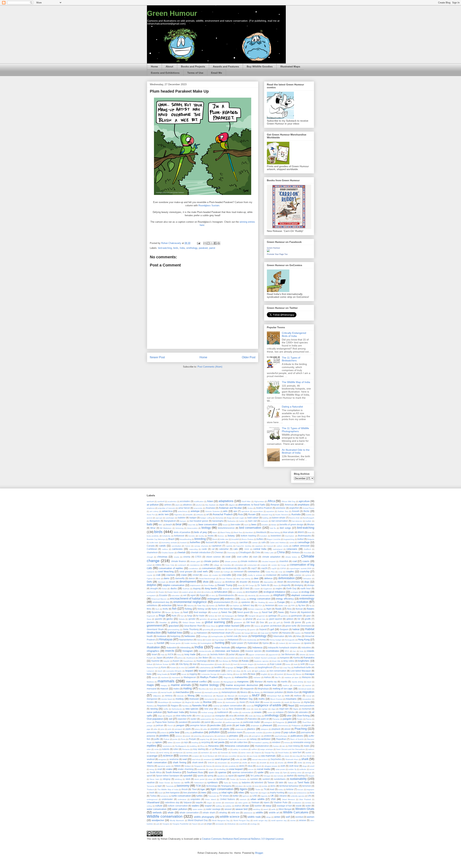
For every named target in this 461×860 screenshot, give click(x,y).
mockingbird (243, 696)
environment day (161, 602)
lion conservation (278, 671)
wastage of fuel (284, 806)
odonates (303, 712)
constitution (193, 568)
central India (259, 549)
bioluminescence (226, 528)
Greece (257, 626)
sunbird (266, 779)
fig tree (301, 605)
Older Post (248, 357)
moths (261, 699)
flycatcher (156, 612)
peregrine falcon (198, 725)
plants (226, 729)
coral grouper (186, 571)
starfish (290, 775)
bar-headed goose (199, 521)
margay (164, 685)
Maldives (150, 682)
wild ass (235, 812)
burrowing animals (169, 542)
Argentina (178, 515)
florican (299, 609)
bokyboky (166, 536)
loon (238, 674)
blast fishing (275, 532)
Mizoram (231, 696)
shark (304, 759)
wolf (288, 817)
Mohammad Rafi (274, 696)
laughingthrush (265, 667)
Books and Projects (193, 66)
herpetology (259, 636)
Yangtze (165, 824)
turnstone (164, 796)
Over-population (155, 719)
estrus (271, 602)
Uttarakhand (153, 802)
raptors (158, 742)
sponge (308, 773)
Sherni (253, 763)
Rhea (202, 746)
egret (193, 595)
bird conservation (250, 527)
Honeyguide (290, 640)
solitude (303, 769)
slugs (305, 766)
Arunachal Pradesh (222, 514)
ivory (179, 655)
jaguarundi (273, 655)
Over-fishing (303, 715)
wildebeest (247, 813)
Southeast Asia (195, 772)
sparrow (222, 772)
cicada (176, 557)
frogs (162, 615)
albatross (187, 504)
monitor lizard (166, 699)
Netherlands (177, 709)
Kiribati (149, 664)
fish (174, 608)
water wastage (213, 809)
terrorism (306, 786)
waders (195, 805)
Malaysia (306, 677)
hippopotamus (186, 639)
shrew (290, 762)
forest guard (243, 612)
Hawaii (307, 633)
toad (272, 789)
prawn (188, 736)
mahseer (257, 677)
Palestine (252, 719)
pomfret (269, 733)
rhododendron (262, 746)
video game (243, 803)
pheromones (283, 726)
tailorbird (258, 782)
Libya (238, 671)
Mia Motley (255, 692)
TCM (198, 786)
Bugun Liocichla (273, 539)
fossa (256, 612)
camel (291, 542)
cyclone (308, 575)
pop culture (290, 732)
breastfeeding (185, 539)
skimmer (218, 766)
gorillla (308, 622)
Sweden (177, 783)
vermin (218, 803)
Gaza (149, 619)
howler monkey (190, 643)
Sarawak (224, 753)
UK (272, 795)
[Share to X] (212, 243)
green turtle (291, 626)
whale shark (209, 812)
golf (278, 622)
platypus (264, 729)
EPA (236, 602)
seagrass (162, 759)
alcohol (199, 505)
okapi (160, 716)
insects (169, 650)
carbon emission (300, 545)
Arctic (306, 511)
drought (154, 588)
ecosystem (151, 595)
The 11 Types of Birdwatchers (291, 359)
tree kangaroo (173, 792)
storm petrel (199, 779)
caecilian (243, 542)
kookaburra (262, 664)
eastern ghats (187, 592)
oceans (258, 712)
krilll (303, 664)
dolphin (151, 585)
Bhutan (310, 524)
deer (256, 578)
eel (184, 595)
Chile (257, 552)
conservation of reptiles (171, 568)
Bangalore (155, 521)
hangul (247, 633)
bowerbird (276, 535)
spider (260, 772)
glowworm (238, 622)
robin (149, 749)
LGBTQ (229, 671)
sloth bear (294, 766)
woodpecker (158, 820)
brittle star (224, 539)
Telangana (226, 786)
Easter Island (172, 592)
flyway (177, 612)
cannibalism (176, 546)
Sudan (233, 779)
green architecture (272, 626)
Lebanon (150, 671)
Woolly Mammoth (177, 820)
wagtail (208, 806)
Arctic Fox (151, 515)
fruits (174, 615)
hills (290, 636)
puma (175, 739)
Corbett (217, 572)
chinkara (295, 552)
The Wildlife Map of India (296, 382)
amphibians (304, 504)
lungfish (264, 674)
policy (187, 733)
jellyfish (170, 657)
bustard (183, 542)
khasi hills (276, 661)
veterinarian (229, 803)
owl (170, 719)
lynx (272, 674)
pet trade (240, 725)
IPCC (287, 651)
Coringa (226, 572)
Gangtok (252, 616)
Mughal (188, 702)
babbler (181, 517)
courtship (304, 571)
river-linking (294, 746)
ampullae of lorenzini (166, 508)
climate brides (291, 557)
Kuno (163, 667)
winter (277, 817)
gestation (238, 619)
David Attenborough (207, 579)
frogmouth (151, 616)
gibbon (290, 619)
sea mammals (268, 755)
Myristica (150, 706)
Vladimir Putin (281, 802)
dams (166, 578)
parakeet (203, 248)
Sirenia (209, 766)
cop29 (273, 568)
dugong (197, 588)
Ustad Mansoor (288, 799)
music (242, 702)
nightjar (264, 709)
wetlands (157, 812)
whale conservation (189, 812)
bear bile (191, 525)
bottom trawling (248, 535)
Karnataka (309, 657)
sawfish (308, 753)
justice (240, 658)
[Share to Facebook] (215, 243)
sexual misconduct (259, 759)
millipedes (157, 696)
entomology (306, 598)
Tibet (194, 789)
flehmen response (255, 609)
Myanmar (296, 702)
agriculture (304, 501)
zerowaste (220, 824)
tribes (241, 792)
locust (183, 674)
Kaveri (176, 661)
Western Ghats (304, 808)
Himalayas (166, 639)
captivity (229, 546)
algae (222, 504)
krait (295, 664)
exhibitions (152, 605)
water (308, 806)
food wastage (200, 612)
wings (268, 817)
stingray (167, 779)
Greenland (306, 626)
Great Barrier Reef (193, 626)
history (199, 640)
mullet (197, 702)
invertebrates (272, 651)
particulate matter (251, 722)
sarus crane (246, 753)
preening (198, 736)
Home (154, 66)
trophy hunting (277, 792)
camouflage (303, 542)
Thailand (150, 789)
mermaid (197, 692)
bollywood (179, 535)
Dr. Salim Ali (263, 585)
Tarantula (170, 786)
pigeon (307, 725)
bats (149, 524)
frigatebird (306, 612)
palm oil (265, 719)
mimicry (169, 695)
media (219, 689)
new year (208, 709)
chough (150, 557)
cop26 (244, 568)
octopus (280, 712)
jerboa (180, 658)
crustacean (271, 575)
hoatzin (208, 640)
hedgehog (175, 636)
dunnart (226, 589)
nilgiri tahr (284, 709)
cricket (196, 575)
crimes (205, 575)
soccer (251, 769)
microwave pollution (273, 692)
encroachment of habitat (185, 598)
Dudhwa (186, 589)
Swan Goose (164, 783)
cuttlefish (297, 575)
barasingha (217, 521)
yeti (202, 824)
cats (235, 549)
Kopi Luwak (276, 664)
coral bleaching (166, 571)
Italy (162, 655)
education (175, 595)
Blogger (259, 853)
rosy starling (199, 749)
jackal (232, 654)
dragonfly (285, 585)
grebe (247, 626)
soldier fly (292, 769)
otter (289, 715)
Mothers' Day (246, 699)
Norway (193, 712)
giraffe (308, 619)
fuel (182, 616)
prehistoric (221, 736)
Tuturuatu (212, 796)
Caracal (270, 546)
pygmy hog (204, 739)
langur (240, 667)
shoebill (263, 763)
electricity (252, 595)
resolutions (167, 746)
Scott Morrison (208, 756)
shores (280, 763)
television (239, 786)
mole (287, 695)
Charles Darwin (168, 553)
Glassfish (163, 622)
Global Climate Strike (191, 622)
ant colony (154, 511)
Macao (298, 674)
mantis (284, 681)
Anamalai (210, 508)
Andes (250, 508)
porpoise (151, 736)
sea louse (254, 756)
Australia (296, 514)
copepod (150, 572)
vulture (158, 805)
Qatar (215, 739)
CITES (198, 557)
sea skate (285, 756)
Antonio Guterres (212, 511)
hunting (219, 642)
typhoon (245, 796)
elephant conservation (302, 595)
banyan (183, 521)
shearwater (222, 763)
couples (290, 571)
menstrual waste (305, 689)
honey (263, 639)
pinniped (178, 729)
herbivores (189, 636)
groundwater (219, 629)
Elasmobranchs (226, 595)
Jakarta (302, 655)
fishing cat (203, 609)
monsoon (194, 699)
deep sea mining (243, 579)
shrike (299, 763)
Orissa (258, 716)
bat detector (297, 521)
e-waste (256, 589)
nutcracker (246, 712)
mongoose (152, 699)
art (207, 514)
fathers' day (248, 605)
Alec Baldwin (210, 505)
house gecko (175, 643)
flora (289, 609)
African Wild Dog (289, 501)
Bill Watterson (166, 528)
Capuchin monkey (243, 546)
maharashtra (241, 677)
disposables (269, 582)
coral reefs (202, 571)
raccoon (243, 739)
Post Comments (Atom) (210, 366)
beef (246, 525)
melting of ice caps (283, 688)
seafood (151, 759)
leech (160, 671)
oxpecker (182, 719)
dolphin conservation (173, 585)
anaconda (198, 508)
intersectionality (205, 651)
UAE (254, 796)
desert (172, 582)
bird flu (273, 528)
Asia (240, 514)
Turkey (153, 796)
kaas (249, 658)
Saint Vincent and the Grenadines (290, 749)
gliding (174, 622)
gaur (308, 615)
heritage (204, 636)
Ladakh (191, 667)
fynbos (211, 616)
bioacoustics (192, 528)
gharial (249, 619)
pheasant (267, 725)
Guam (230, 629)
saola (215, 753)
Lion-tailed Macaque (300, 671)
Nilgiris (295, 709)
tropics (290, 793)
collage (216, 565)
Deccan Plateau (226, 579)
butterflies (195, 542)
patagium (268, 722)
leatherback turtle (302, 667)
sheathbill (235, 763)
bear (179, 524)
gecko (169, 619)
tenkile (249, 786)
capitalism (216, 546)
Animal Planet (308, 508)
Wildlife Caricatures (295, 812)
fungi (189, 615)
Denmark (161, 582)
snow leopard (236, 769)
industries (306, 647)
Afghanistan (259, 501)
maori (309, 682)
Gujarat (262, 629)
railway (253, 739)
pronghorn (256, 736)
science (168, 755)
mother (230, 699)
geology (214, 619)
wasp (268, 805)
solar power (280, 769)
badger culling (206, 518)
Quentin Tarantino (228, 739)
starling (301, 775)
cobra (158, 565)
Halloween (202, 633)
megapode (248, 688)
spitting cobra (296, 773)
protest (267, 736)
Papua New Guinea (165, 722)
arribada (199, 515)
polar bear (174, 732)
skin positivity (230, 766)
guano (253, 629)
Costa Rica (270, 572)
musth (286, 702)
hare (255, 633)
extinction (167, 605)
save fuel (296, 752)
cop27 (254, 568)
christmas (162, 556)
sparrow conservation (242, 772)
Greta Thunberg (191, 629)
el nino (212, 595)
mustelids (277, 702)
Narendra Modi (199, 705)
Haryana (286, 633)
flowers (310, 608)
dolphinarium (195, 585)
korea (288, 664)
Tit (265, 789)
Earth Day (291, 588)
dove (240, 585)
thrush (185, 789)
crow (239, 575)
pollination (198, 732)
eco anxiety (237, 592)
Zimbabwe (231, 824)
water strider (198, 809)
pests (229, 725)
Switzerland (199, 783)
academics (172, 501)
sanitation (205, 753)
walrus (238, 806)
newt (256, 709)
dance (192, 578)
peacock (292, 722)
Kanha (296, 657)
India (182, 248)
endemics (230, 598)
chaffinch (307, 549)
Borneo (221, 536)
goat (270, 622)
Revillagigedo (180, 746)
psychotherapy (281, 736)
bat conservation (280, 521)
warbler (258, 806)
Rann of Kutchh (297, 739)
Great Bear (210, 626)
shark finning (179, 762)
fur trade (200, 615)
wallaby (228, 806)
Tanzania (150, 786)
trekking (215, 793)
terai (257, 786)
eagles (279, 588)
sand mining (164, 753)
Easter (161, 592)
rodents (165, 749)
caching (232, 542)
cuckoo (284, 575)
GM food (250, 622)
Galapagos (229, 616)
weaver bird (241, 809)
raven (178, 742)
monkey (180, 699)
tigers (243, 789)
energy (243, 599)
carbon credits (282, 546)
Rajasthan (281, 739)
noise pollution (154, 712)
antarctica (167, 511)
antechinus (182, 511)
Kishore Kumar (162, 664)
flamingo (237, 608)
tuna (312, 792)
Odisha (291, 712)
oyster (193, 719)
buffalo (260, 539)
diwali (280, 582)
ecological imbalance (274, 592)
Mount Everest (276, 699)
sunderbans (280, 779)
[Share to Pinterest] (218, 243)
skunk (258, 766)
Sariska (234, 753)
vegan (209, 803)
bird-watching (165, 248)
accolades (185, 501)
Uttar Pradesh (305, 799)
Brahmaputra (304, 535)
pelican (159, 725)
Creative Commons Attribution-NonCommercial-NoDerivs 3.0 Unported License (242, 838)
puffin (157, 739)
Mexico (243, 692)
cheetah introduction (201, 552)
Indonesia (257, 647)
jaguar (242, 654)
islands (310, 651)
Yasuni (195, 824)
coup (280, 572)
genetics (203, 619)
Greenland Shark (155, 629)
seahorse (174, 759)
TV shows (224, 796)
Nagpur (174, 705)
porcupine (306, 732)
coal (294, 561)
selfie (237, 759)
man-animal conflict (196, 681)
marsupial (151, 688)
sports (200, 775)
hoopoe (150, 643)
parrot (212, 248)
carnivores (177, 549)
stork (188, 779)
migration (308, 692)
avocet (149, 518)
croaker (215, 575)
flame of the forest (220, 609)
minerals (180, 696)
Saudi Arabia (283, 753)
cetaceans (292, 549)
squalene (221, 776)
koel (235, 664)
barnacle (264, 521)
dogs (306, 581)
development (187, 581)
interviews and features (227, 651)
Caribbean (152, 549)
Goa (262, 622)
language (229, 668)
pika (155, 729)
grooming (207, 629)
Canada (151, 546)
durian (236, 588)
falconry (190, 606)
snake (169, 769)
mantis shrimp (297, 682)
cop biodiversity (229, 568)
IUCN (170, 654)
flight (269, 609)
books (211, 535)
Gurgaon (284, 629)
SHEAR (211, 763)
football (214, 612)
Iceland (282, 643)
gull (272, 629)
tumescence (302, 793)
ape (235, 511)
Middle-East (293, 692)
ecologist (294, 592)
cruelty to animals (254, 575)
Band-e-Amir (294, 518)
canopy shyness (201, 546)
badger (192, 517)
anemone (280, 508)
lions (149, 674)
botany (231, 535)
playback (276, 729)
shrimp (308, 763)
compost (263, 565)
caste (204, 549)
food (185, 612)
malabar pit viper (292, 677)
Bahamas (219, 518)
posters (164, 735)
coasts (305, 561)
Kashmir (155, 661)
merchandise (182, 692)
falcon (180, 605)
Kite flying (184, 664)
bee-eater (235, 524)
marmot (308, 685)
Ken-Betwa (223, 661)
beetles (265, 525)
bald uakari (252, 517)
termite (264, 786)
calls (263, 542)
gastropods (296, 615)
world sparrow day (279, 820)
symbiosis (212, 782)
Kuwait (173, 668)
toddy (280, 789)
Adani (210, 501)
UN (309, 796)
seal (184, 759)
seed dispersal (222, 759)
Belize (273, 525)
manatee (216, 682)
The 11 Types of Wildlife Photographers (295, 430)
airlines (167, 504)
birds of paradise (182, 532)
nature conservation (232, 705)
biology (206, 527)
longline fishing (226, 674)
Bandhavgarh (308, 518)
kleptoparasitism (207, 664)
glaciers (151, 622)
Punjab (192, 739)
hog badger (220, 640)
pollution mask (235, 732)
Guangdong (241, 629)
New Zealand (235, 709)
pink (169, 729)
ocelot (269, 712)
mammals (166, 681)
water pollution (179, 809)
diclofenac (230, 582)
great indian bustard (228, 625)
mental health (166, 692)
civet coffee (242, 557)
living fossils (162, 674)
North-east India (175, 712)
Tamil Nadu (303, 782)
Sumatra (242, 779)
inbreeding (185, 647)
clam (255, 557)
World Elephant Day (198, 820)
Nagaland (162, 705)
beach (169, 524)
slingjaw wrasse (271, 766)
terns (273, 786)
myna (307, 702)
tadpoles (246, 782)
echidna (207, 592)
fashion (221, 605)
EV (291, 602)
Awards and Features (226, 66)
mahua (267, 677)
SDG (220, 756)
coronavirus (254, 571)
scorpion (195, 756)
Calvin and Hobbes (278, 542)
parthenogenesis (233, 722)
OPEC (198, 716)
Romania (186, 749)
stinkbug (178, 779)
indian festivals (222, 647)
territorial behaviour (289, 786)
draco (275, 585)
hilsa (298, 636)
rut (229, 749)
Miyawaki (220, 696)
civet (227, 556)
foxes (281, 612)
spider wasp (274, 773)
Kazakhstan (188, 661)
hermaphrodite (217, 636)
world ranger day (260, 820)
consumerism (209, 568)
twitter (236, 796)
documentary (293, 582)
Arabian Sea (283, 511)
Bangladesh (170, 521)
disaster (243, 582)
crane (184, 575)
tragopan (310, 789)
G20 (219, 616)
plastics (251, 729)
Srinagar (266, 776)
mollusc (298, 695)
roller (175, 749)
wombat (299, 817)
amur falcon (184, 508)
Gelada (182, 619)
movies (150, 702)
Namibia (185, 706)
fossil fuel (267, 612)
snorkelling (221, 769)
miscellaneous (206, 696)
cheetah (181, 552)
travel (160, 793)
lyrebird (280, 674)
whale (171, 812)
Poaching (301, 728)
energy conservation (259, 598)
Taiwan (270, 782)
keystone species (261, 661)
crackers (170, 575)
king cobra (289, 661)
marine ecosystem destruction (242, 685)
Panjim (300, 719)
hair (191, 633)
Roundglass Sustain (208, 205)
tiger (202, 789)
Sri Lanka (255, 775)
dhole (206, 581)
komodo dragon (247, 664)
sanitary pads (192, 753)
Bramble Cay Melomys (156, 539)
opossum (208, 716)
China (281, 552)
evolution (302, 601)
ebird (199, 592)
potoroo (179, 736)
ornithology (191, 248)
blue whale (288, 532)
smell (312, 766)
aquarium (270, 511)
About (169, 66)
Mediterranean (232, 688)
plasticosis (239, 729)
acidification (199, 501)
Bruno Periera (247, 539)
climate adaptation (271, 557)
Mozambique (163, 702)
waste (299, 806)
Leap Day (287, 668)
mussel (266, 702)
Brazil (171, 539)
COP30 (283, 568)
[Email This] (205, 243)
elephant (279, 595)
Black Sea (238, 532)
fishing (188, 608)
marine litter (270, 685)
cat (213, 549)
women (310, 817)
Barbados (231, 521)
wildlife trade (254, 817)
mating (187, 688)
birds (175, 248)
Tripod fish (254, 793)
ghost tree (261, 619)
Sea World (307, 756)
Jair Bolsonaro (288, 654)
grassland (174, 625)
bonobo (192, 536)
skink (241, 766)
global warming (215, 622)
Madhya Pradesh (209, 677)
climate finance (178, 561)
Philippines (296, 726)
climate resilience (249, 561)
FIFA (293, 606)
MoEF (256, 695)
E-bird (246, 588)
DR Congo (249, 585)
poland (163, 733)
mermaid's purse (211, 692)
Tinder (257, 789)
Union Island (210, 799)
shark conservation (157, 762)
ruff (210, 749)
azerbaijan (170, 518)
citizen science (213, 557)
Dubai (164, 589)
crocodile (226, 575)
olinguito (169, 716)
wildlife (259, 812)
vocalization (296, 803)
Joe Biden (203, 657)
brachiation (289, 536)
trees (203, 792)
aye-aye (159, 518)
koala (219, 664)
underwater (167, 799)
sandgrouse (178, 753)
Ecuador (163, 595)
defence (268, 578)
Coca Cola (169, 565)
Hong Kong (304, 639)
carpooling (193, 549)
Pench (170, 726)
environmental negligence (190, 601)
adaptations (225, 501)
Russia (218, 749)
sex (245, 759)
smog (151, 769)
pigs (148, 729)
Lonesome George (209, 674)
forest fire (226, 612)
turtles (199, 795)
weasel (228, 809)
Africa (271, 501)
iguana (307, 643)
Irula (301, 651)
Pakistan (240, 719)
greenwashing (173, 629)
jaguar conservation (257, 655)
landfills (218, 667)
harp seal (264, 633)
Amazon (274, 504)
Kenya (235, 661)
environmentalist (222, 602)
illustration (153, 647)
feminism (269, 605)
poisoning (151, 732)
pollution (214, 732)
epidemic (245, 602)
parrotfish (218, 722)
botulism (263, 536)
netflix (165, 709)
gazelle (158, 619)
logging (193, 674)
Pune (183, 739)
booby (201, 536)
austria (309, 515)
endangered (213, 598)
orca (231, 715)
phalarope (255, 726)
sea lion (243, 756)
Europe (281, 602)
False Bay (201, 606)
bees (253, 524)
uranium (243, 799)
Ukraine (283, 796)
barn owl (252, 521)
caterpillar (224, 549)
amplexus (151, 508)
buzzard (210, 542)
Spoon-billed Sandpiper (167, 775)
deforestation (286, 578)
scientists (183, 756)
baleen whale (278, 517)
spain (211, 772)
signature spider (164, 766)
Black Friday (225, 532)
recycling (205, 742)
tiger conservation (222, 789)
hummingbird (206, 643)
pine (162, 729)
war (247, 805)
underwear (182, 799)
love (253, 674)
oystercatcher (205, 719)
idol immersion (295, 643)
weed (265, 809)
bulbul (300, 539)
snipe (211, 769)
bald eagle (239, 518)
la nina (182, 668)
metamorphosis (229, 692)
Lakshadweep (205, 668)
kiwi (195, 664)
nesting (154, 708)
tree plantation (190, 792)
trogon (264, 793)
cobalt (149, 565)
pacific (229, 719)
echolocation (220, 592)
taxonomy (183, 785)
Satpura (257, 753)
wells (273, 809)
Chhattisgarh (245, 552)
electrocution (264, 595)
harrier (275, 633)
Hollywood (233, 639)
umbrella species (298, 796)
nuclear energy (207, 712)
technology (211, 786)
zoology (253, 824)
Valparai (187, 802)
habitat (295, 629)
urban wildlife (257, 799)
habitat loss (174, 632)
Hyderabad (252, 643)
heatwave (161, 636)
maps (150, 685)
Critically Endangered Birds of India (294, 334)
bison (214, 532)
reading (195, 742)
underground (152, 799)
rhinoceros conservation (237, 746)
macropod (176, 677)
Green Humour (172, 13)
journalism (231, 658)
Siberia (150, 766)
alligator (232, 505)
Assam (252, 514)
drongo (310, 585)
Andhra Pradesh (264, 508)
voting (149, 806)
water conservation (156, 809)
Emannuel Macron (159, 599)
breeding (200, 538)
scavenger (152, 755)
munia (219, 702)
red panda (219, 742)
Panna (309, 719)
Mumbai (207, 702)
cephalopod (278, 549)
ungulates (195, 799)
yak (157, 824)
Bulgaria (310, 539)
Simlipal (187, 766)
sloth (283, 766)
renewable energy (302, 742)
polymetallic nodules (254, 733)
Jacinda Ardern (217, 654)
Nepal (291, 705)
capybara (259, 546)
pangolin (287, 719)
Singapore (198, 766)
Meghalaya (263, 688)
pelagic (150, 726)
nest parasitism (306, 705)
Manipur (259, 681)
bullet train (154, 542)
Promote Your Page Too (277, 254)
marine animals (181, 685)
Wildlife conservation (165, 816)
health (150, 636)
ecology (305, 592)
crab (158, 575)
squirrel (241, 775)
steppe (311, 776)
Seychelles (276, 759)
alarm (177, 505)
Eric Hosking (259, 602)
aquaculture (258, 511)
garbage (272, 615)
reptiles (151, 745)
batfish (308, 521)
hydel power (237, 643)
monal (308, 696)
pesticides (215, 725)
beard (225, 525)
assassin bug (266, 515)
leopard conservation (209, 670)
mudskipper (177, 702)
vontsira (308, 803)
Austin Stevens (281, 515)
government (154, 625)
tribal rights (227, 792)
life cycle (247, 671)
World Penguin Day (241, 820)
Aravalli (295, 511)
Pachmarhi (219, 719)
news (248, 709)
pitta (205, 729)
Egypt (202, 595)
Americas (289, 504)
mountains (291, 699)
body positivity (153, 536)
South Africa (156, 772)
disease (255, 582)
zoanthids (243, 824)
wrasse (302, 820)
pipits (188, 729)
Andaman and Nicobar (230, 508)
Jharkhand (190, 658)
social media (263, 769)
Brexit (214, 539)
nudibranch (222, 712)
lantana (251, 668)
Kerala (245, 661)
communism (252, 565)
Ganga (241, 615)
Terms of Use (195, 72)
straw (210, 779)
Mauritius (202, 689)
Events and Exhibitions (165, 72)
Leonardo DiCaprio (174, 671)
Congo (283, 565)
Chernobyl (231, 553)
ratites (170, 742)
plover (288, 729)
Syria (226, 783)
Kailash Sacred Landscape (265, 658)
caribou (165, 549)
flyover (168, 612)
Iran (294, 651)
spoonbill (187, 775)
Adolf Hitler (246, 501)
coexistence (195, 565)
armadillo (189, 515)
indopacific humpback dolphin (282, 647)
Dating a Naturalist (292, 406)
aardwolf (160, 501)
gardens (284, 616)
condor (274, 565)
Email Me (216, 72)
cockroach (182, 565)
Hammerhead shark (220, 633)
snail (159, 769)
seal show (196, 759)
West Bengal (285, 809)
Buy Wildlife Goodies (260, 66)
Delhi (149, 581)
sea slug (296, 756)
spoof (149, 775)
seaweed (207, 759)
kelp (213, 661)
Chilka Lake (269, 553)
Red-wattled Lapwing (260, 742)
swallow (151, 782)
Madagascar (190, 677)
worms (293, 820)
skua (250, 766)
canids (162, 545)
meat (211, 689)
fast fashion (234, 606)
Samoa (153, 753)
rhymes (276, 746)
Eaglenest (267, 589)
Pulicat (166, 739)
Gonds (287, 622)
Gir (298, 619)
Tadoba (235, 783)
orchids (240, 715)
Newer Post (157, 357)
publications (297, 735)
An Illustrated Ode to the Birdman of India (296, 451)
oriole (250, 716)
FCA (260, 606)
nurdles (235, 712)
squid (231, 775)
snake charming (185, 769)
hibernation (278, 636)
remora (287, 742)
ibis (274, 643)
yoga (209, 824)
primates (233, 735)
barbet (242, 521)
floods (278, 608)
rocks (156, 749)
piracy (197, 729)
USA (273, 799)
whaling (223, 812)
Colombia (227, 565)
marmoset (297, 685)
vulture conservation (178, 806)
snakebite (201, 769)
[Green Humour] (268, 251)
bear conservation (208, 524)
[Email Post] (198, 243)
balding (265, 518)
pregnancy (209, 736)
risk (283, 746)
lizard (173, 674)
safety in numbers (240, 749)
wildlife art (274, 812)
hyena (266, 643)
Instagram (187, 651)
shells (244, 763)
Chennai (218, 552)
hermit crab (232, 636)
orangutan (220, 715)
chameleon (152, 552)
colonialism (238, 565)
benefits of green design (291, 524)
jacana (204, 655)
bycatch (221, 542)
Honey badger (275, 640)
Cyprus (150, 579)
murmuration (231, 702)
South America (173, 772)
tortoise (290, 789)
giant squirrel (275, 619)
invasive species (253, 651)
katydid (166, 661)
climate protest (231, 561)
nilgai (273, 709)
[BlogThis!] (208, 243)
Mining (191, 695)
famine (212, 606)
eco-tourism (252, 592)
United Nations (227, 799)
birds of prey (200, 532)
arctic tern (163, 514)
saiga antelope (266, 749)
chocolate (307, 553)
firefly (165, 609)
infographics (153, 651)
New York (221, 709)
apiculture (245, 511)
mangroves (243, 681)
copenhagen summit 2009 (300, 568)
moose (220, 699)
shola (272, 763)
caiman (255, 542)
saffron (254, 749)
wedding (256, 809)
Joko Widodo (217, 658)
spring (210, 775)
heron (244, 636)
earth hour (306, 588)
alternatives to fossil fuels (251, 504)
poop (277, 732)
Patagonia (280, 722)
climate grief (195, 561)
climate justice (211, 561)
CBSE (246, 549)
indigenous (241, 647)
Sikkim (177, 766)
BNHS (301, 532)
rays (186, 742)
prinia (246, 736)
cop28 (264, 568)
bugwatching (289, 539)
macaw (154, 677)
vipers (267, 802)
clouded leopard (269, 561)
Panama (275, 719)
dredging (298, 585)
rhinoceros (213, 746)
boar (310, 532)
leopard (189, 670)
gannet (262, 616)
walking (219, 806)
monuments (209, 699)
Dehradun (307, 579)
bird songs (285, 528)
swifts (187, 782)
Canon (188, 546)
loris (245, 674)
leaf (277, 668)
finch (157, 609)
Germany (225, 619)
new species (192, 708)
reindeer (276, 742)
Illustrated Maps (290, 66)
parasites (195, 722)
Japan (159, 657)
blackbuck (261, 532)
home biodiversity (249, 640)
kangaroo (284, 657)
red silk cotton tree (238, 742)
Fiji (310, 606)
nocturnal (306, 709)
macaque (309, 674)
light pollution (260, 671)
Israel (154, 654)
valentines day (172, 802)
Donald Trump (225, 585)
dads (158, 579)
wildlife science (230, 816)
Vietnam (255, 802)
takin (281, 782)
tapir (160, 786)
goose (298, 622)
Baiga (229, 518)
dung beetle (211, 588)
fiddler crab (283, 606)
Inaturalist (171, 647)
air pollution (153, 504)
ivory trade (190, 654)
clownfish (283, 561)
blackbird (249, 532)
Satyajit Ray (270, 753)
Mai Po (278, 677)
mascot (164, 688)
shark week (197, 762)
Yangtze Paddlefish (181, 824)
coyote (149, 575)
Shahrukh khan (291, 759)
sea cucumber (231, 756)
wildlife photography (204, 817)
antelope (195, 511)
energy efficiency (285, 598)
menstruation (152, 692)
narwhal (216, 706)
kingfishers (303, 661)
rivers (307, 746)
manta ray (272, 681)
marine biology (209, 685)
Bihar (153, 528)
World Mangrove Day (221, 820)
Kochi (227, 664)
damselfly (180, 578)
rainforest (265, 739)
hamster (237, 633)
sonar (312, 769)
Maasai (289, 674)
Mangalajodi (228, 682)
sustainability (298, 778)
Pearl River (307, 722)
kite (173, 664)
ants (225, 511)
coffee (206, 565)
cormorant (238, 571)
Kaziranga (202, 661)
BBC (160, 525)
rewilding (193, 746)
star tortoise (278, 776)
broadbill (235, 539)
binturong (179, 528)
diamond (217, 582)
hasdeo (297, 633)
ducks (174, 588)
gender (192, 619)
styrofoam (221, 779)
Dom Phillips (209, 585)
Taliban (291, 783)
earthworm (151, 592)
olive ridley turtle (184, 715)
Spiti (285, 773)
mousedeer (307, 699)
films (149, 609)
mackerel (164, 677)
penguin (180, 725)
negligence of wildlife (267, 705)
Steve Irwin (154, 779)
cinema (186, 557)
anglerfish (294, 508)
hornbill (160, 643)
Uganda (264, 796)
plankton (215, 729)
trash (151, 792)
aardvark (150, 501)
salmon (311, 749)
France (293, 612)
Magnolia (227, 677)
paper (149, 722)
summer (254, 779)
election (241, 595)
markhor (286, 685)
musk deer (254, 702)
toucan (300, 789)
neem (248, 706)
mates (176, 688)
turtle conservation (181, 795)
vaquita (199, 802)
